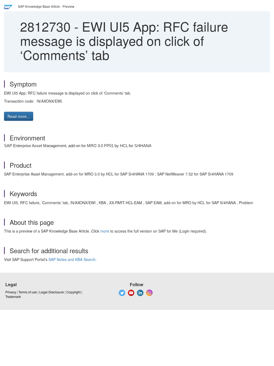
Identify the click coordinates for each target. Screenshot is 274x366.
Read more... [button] (18, 116)
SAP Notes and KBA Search (72, 259)
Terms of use (27, 292)
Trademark (13, 296)
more (104, 231)
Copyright (73, 292)
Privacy (10, 292)
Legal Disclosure (51, 292)
